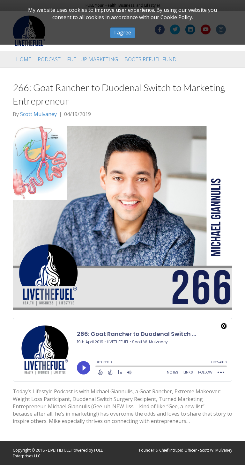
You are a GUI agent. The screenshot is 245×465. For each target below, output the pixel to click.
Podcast (49, 59)
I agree (122, 32)
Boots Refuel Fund (150, 59)
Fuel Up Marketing (92, 59)
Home (23, 59)
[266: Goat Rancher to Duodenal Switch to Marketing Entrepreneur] (122, 217)
